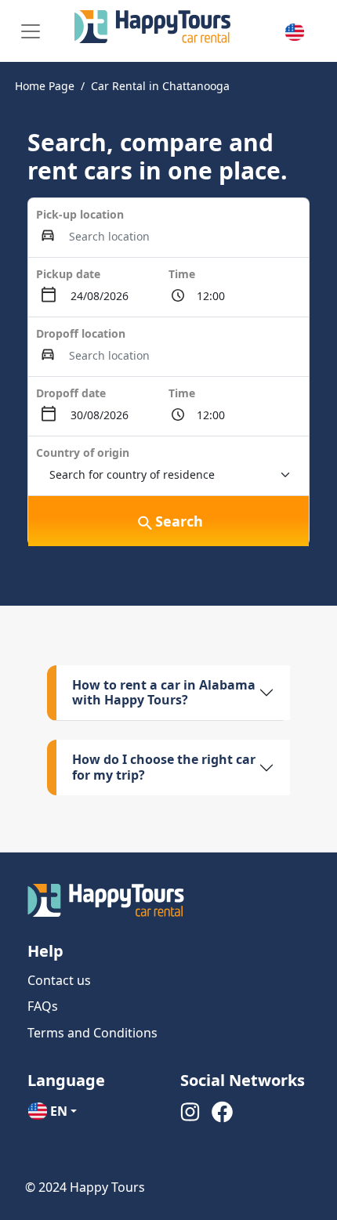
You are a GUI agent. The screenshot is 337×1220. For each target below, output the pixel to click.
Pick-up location (80, 214)
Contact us (59, 980)
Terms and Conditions (92, 1032)
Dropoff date (71, 393)
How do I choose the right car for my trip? (163, 767)
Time (181, 273)
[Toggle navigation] (30, 31)
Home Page (44, 85)
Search (179, 521)
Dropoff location (80, 333)
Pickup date (68, 273)
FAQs (42, 1006)
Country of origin (82, 452)
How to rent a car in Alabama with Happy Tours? (163, 692)
